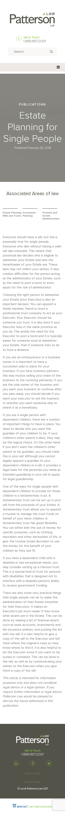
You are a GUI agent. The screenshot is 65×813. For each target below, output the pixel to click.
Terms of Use (32, 773)
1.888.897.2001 (34, 41)
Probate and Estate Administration (50, 215)
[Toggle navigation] (58, 67)
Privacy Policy (32, 781)
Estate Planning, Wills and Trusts (12, 214)
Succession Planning (29, 214)
